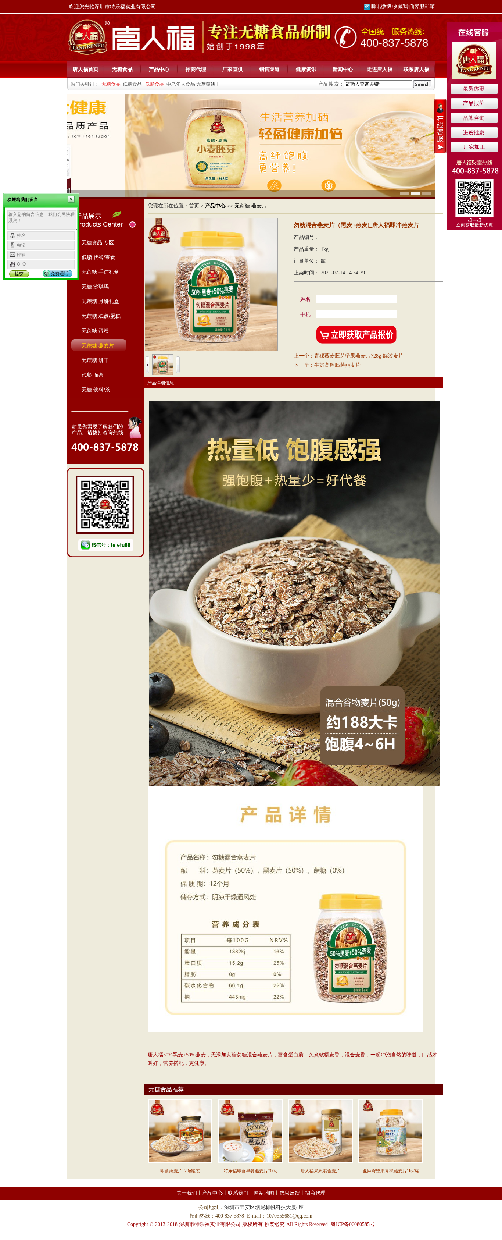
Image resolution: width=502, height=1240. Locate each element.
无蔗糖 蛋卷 (95, 331)
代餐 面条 (93, 375)
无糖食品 (122, 69)
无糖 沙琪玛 (95, 286)
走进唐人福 (379, 69)
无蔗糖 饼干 (95, 360)
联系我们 (238, 1193)
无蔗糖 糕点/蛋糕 (101, 316)
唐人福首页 (85, 69)
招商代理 (196, 69)
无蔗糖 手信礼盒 (100, 272)
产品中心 (159, 69)
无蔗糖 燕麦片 (98, 345)
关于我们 (186, 1193)
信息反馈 (289, 1193)
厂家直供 (232, 69)
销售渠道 (269, 69)
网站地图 (264, 1193)
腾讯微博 (381, 6)
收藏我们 (402, 6)
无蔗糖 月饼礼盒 (100, 301)
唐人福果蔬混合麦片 (320, 1170)
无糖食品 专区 (98, 242)
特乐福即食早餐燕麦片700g (250, 1170)
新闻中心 (343, 69)
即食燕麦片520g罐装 (180, 1170)
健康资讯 (306, 69)
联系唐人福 (416, 69)
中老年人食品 (180, 84)
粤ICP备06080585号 (353, 1224)
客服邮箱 (424, 6)
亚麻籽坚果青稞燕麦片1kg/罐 (391, 1170)
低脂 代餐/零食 (98, 257)
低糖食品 (132, 84)
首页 (194, 206)
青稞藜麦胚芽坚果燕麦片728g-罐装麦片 (359, 356)
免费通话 (59, 273)
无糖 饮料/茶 (96, 389)
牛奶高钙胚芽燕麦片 (337, 365)
